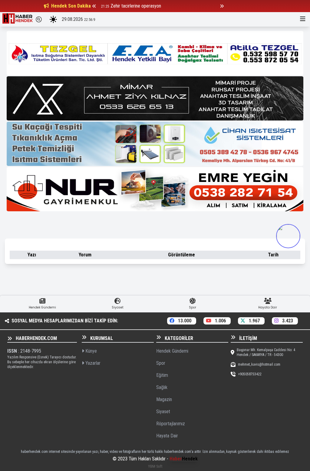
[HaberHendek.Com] (17, 19)
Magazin (164, 399)
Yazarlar (92, 363)
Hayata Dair (167, 436)
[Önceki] (94, 6)
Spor (160, 363)
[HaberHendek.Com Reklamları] (155, 53)
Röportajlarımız (170, 424)
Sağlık (161, 387)
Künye (90, 351)
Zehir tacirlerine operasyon (135, 6)
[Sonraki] (222, 6)
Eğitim (162, 375)
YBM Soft (155, 466)
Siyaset (163, 411)
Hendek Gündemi (172, 351)
